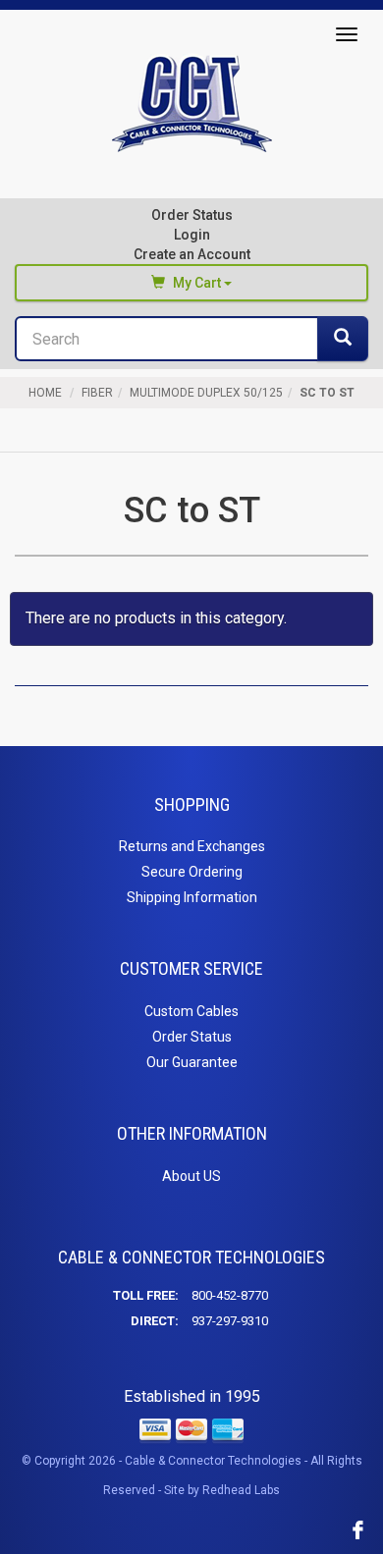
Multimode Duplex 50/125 (206, 393)
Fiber (97, 393)
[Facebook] (358, 1529)
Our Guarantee (192, 1062)
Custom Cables (191, 1011)
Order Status (192, 215)
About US (191, 1176)
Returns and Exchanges (192, 846)
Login (192, 234)
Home (45, 393)
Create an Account (192, 254)
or (192, 244)
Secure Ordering (192, 872)
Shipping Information (192, 897)
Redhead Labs (241, 1490)
